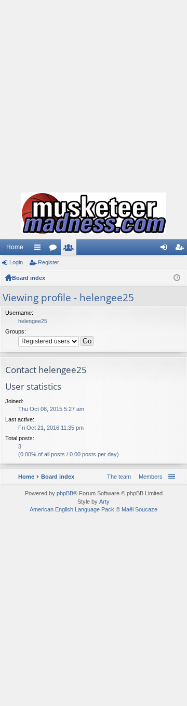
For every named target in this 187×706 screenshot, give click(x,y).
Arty (104, 501)
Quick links (39, 249)
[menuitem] (149, 476)
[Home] (93, 213)
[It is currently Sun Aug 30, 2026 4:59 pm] (176, 278)
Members (70, 249)
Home (14, 247)
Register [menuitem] (181, 249)
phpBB (65, 493)
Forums (55, 249)
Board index (28, 278)
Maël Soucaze (139, 509)
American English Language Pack (72, 509)
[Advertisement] (93, 93)
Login (16, 262)
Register (48, 262)
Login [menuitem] (165, 249)
